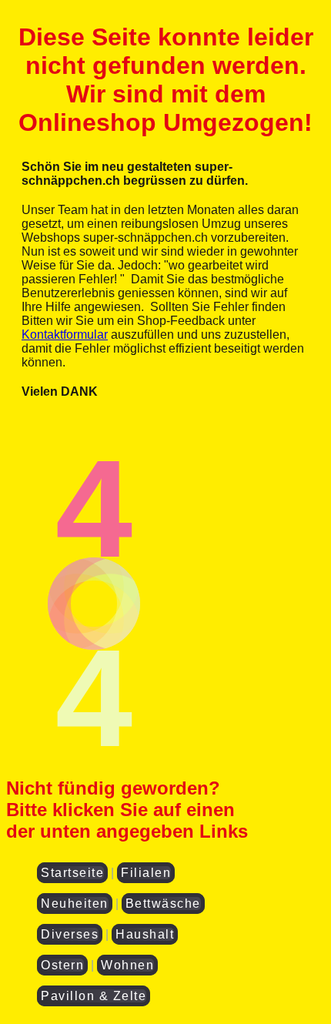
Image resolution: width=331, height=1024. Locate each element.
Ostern (62, 965)
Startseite (72, 872)
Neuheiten (75, 903)
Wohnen (127, 965)
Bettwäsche (163, 903)
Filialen (146, 872)
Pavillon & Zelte (93, 995)
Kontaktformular (65, 334)
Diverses (70, 934)
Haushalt (144, 934)
